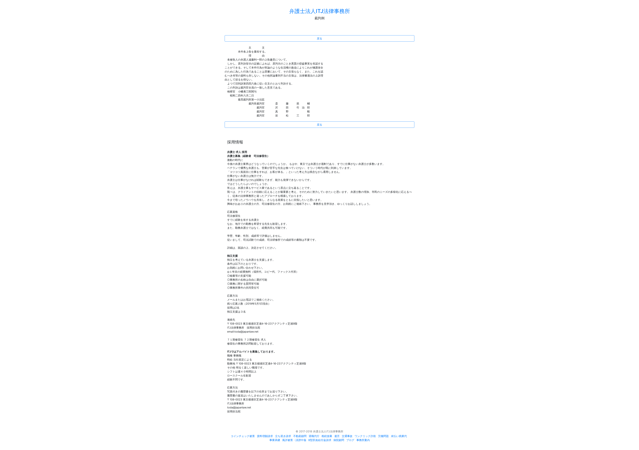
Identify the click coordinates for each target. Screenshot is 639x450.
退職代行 (314, 436)
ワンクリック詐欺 (365, 436)
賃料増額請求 (265, 436)
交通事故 (347, 436)
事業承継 (274, 440)
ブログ (350, 440)
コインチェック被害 (243, 436)
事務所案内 (363, 440)
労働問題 (383, 436)
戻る (319, 38)
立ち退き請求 (283, 436)
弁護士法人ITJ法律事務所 (319, 11)
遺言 (337, 436)
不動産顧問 (300, 436)
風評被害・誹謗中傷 (294, 440)
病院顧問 (338, 440)
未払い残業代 (399, 436)
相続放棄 (326, 436)
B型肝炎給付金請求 (319, 440)
